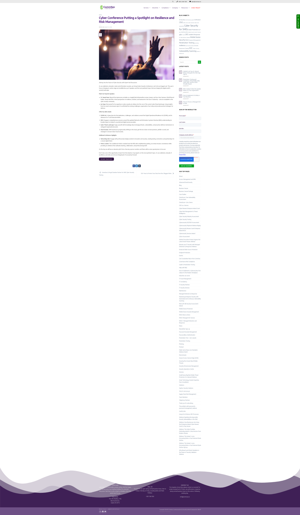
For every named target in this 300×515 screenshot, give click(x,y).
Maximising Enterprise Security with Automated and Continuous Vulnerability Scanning (190, 299)
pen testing (197, 42)
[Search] (172, 1)
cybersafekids (181, 26)
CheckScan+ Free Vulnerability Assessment (187, 198)
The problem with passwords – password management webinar (188, 407)
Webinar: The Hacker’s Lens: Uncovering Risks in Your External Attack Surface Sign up (190, 445)
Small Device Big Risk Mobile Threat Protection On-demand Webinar (188, 376)
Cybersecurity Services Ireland (187, 233)
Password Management (194, 40)
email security (184, 32)
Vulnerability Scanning (187, 51)
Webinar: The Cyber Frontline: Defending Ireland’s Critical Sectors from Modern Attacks (190, 431)
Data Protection (193, 29)
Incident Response (194, 34)
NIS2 (186, 40)
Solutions (181, 385)
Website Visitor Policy (114, 509)
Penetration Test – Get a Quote (187, 338)
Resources (184, 8)
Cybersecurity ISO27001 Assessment (189, 222)
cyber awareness (191, 22)
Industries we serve (184, 275)
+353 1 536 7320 (182, 1)
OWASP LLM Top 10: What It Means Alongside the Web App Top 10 (191, 73)
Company (175, 8)
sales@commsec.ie (196, 1)
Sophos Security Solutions (186, 388)
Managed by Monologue (165, 511)
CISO (181, 22)
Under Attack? (195, 8)
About (180, 176)
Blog (180, 185)
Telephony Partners (184, 400)
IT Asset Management (185, 278)
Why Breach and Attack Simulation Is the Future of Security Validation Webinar (189, 452)
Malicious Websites (186, 37)
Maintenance (182, 291)
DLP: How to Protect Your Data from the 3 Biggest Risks (156, 173)
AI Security (182, 20)
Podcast (181, 347)
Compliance (165, 8)
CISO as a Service (183, 205)
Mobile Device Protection (186, 309)
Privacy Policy (103, 509)
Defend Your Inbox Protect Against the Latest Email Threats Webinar (189, 240)
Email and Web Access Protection (188, 249)
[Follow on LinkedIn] (103, 512)
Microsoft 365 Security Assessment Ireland (188, 305)
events (196, 32)
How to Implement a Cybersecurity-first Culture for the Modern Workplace (190, 271)
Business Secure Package (186, 191)
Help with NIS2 (183, 267)
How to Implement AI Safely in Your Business (191, 96)
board (193, 19)
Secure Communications (189, 45)
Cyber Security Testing (185, 219)
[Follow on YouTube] (105, 512)
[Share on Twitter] (136, 166)
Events (181, 255)
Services (146, 8)
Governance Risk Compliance (187, 261)
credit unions (185, 22)
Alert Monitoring (188, 19)
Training (197, 48)
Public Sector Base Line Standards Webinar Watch (188, 351)
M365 (182, 37)
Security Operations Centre (186, 369)
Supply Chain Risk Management (187, 394)
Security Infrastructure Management (189, 366)
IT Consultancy (183, 281)
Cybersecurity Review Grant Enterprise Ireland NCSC (189, 229)
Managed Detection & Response (188, 294)
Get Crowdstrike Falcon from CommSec (189, 258)
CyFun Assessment (184, 236)
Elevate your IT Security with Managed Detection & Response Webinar (189, 245)
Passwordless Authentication (187, 335)
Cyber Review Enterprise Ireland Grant (189, 208)
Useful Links (182, 411)
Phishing (181, 344)
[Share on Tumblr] (139, 166)
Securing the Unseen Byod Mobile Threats (188, 362)
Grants (183, 34)
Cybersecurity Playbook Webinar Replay (190, 225)
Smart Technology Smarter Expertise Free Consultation (189, 381)
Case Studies (182, 194)
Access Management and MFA (187, 179)
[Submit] (199, 62)
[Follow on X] (100, 512)
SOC (190, 48)
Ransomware (182, 355)
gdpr (180, 34)
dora (180, 32)
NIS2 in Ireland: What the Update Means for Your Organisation (192, 89)
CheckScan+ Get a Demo (186, 202)
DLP (200, 29)
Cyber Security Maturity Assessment (189, 216)
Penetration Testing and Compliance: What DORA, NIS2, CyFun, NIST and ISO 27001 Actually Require (191, 82)
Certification (197, 20)
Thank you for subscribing (186, 403)
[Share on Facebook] (134, 166)
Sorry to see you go (184, 391)
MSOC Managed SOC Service (187, 318)
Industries (155, 8)
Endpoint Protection (184, 252)
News (100, 14)
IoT (179, 37)
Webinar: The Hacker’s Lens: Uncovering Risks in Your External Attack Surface (190, 438)
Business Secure (183, 188)
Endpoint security (191, 32)
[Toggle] (200, 176)
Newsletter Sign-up (184, 329)
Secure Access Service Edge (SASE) (188, 358)
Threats (194, 48)
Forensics (199, 32)
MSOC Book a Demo (184, 315)
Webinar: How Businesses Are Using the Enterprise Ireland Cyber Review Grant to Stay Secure (189, 424)
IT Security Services (184, 288)
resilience (182, 45)
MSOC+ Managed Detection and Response (188, 322)
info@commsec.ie (185, 497)
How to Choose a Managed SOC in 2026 (192, 102)
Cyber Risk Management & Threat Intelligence (188, 212)
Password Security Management (188, 332)
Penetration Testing (186, 43)
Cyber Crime (196, 22)
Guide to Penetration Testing (187, 264)
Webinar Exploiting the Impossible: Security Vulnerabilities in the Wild (188, 418)
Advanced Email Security (185, 182)
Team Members (183, 397)
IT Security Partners (184, 284)
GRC (186, 34)
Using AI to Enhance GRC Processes (189, 414)
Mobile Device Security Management (189, 312)
